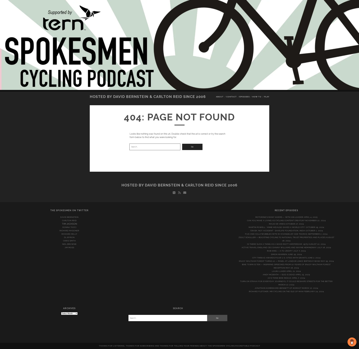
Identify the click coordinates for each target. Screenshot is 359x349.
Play (266, 97)
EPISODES (244, 97)
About (220, 97)
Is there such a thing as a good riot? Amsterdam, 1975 (277, 244)
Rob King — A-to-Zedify (280, 251)
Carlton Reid (69, 220)
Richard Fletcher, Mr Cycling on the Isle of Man (276, 291)
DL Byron (69, 237)
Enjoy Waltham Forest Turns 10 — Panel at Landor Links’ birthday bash (279, 261)
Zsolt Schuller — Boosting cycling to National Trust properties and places (282, 237)
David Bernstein (69, 217)
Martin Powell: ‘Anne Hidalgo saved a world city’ (277, 227)
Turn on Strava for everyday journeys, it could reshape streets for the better (286, 281)
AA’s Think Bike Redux (279, 278)
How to (256, 97)
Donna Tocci (69, 227)
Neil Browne (69, 244)
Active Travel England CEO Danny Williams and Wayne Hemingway (279, 247)
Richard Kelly (69, 234)
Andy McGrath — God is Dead (279, 275)
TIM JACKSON (69, 224)
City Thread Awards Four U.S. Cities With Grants (279, 258)
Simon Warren (279, 254)
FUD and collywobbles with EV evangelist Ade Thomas (276, 234)
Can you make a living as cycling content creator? (276, 220)
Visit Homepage (179, 45)
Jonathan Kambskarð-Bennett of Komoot (278, 288)
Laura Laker (279, 271)
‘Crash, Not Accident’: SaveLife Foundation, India (277, 231)
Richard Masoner (69, 231)
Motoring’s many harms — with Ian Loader (279, 217)
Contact (231, 97)
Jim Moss (69, 247)
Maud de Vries (277, 224)
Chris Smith (69, 241)
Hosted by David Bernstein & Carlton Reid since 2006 (148, 97)
